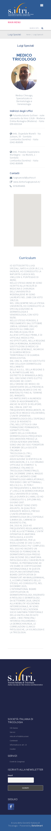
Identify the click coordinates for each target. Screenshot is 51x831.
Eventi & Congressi (17, 761)
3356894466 (19, 186)
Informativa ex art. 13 (18, 745)
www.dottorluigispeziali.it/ (26, 181)
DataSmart (37, 825)
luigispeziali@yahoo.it (24, 177)
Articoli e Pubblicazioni (19, 736)
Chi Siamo (14, 728)
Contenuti (14, 740)
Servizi (12, 732)
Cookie (12, 749)
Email (10, 775)
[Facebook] (11, 807)
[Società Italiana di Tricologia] (21, 9)
